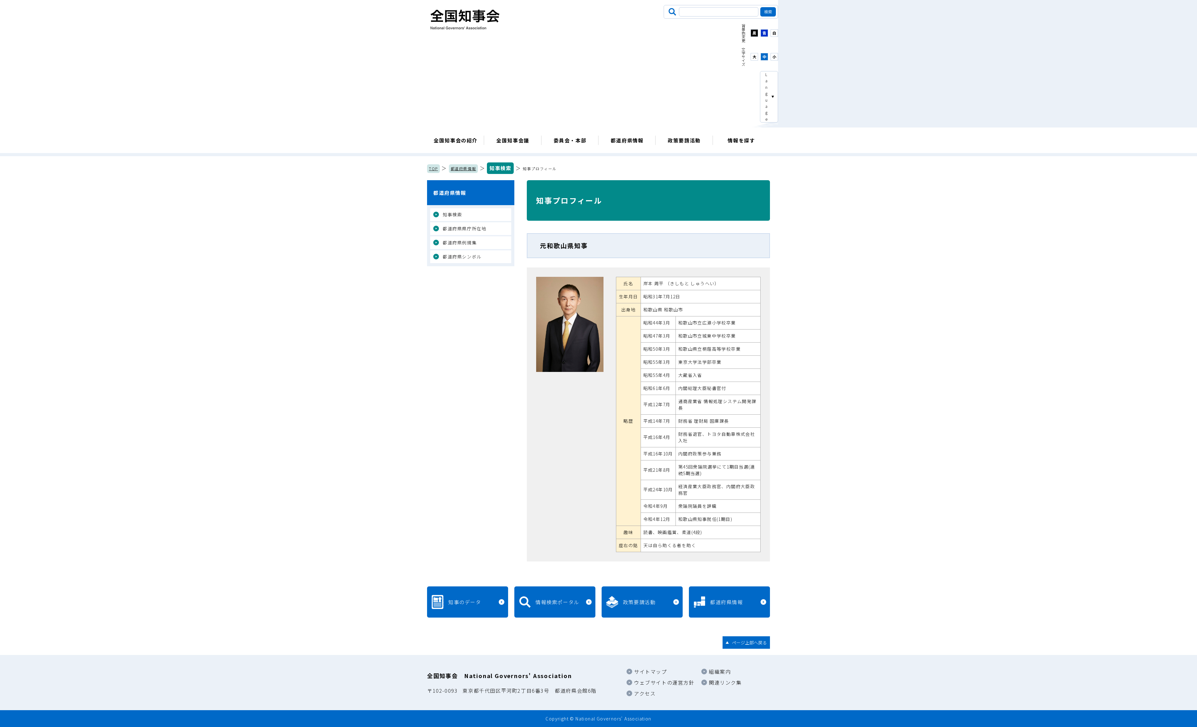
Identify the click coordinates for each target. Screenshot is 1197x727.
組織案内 (720, 671)
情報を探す (741, 140)
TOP (433, 168)
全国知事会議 (512, 140)
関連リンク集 (725, 682)
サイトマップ (650, 671)
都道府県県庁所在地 (464, 228)
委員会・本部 (570, 140)
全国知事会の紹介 (456, 140)
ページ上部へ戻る (749, 642)
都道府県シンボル (462, 256)
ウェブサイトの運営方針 (664, 682)
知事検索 (500, 168)
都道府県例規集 (460, 242)
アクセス (645, 693)
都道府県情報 (627, 140)
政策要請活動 (684, 140)
